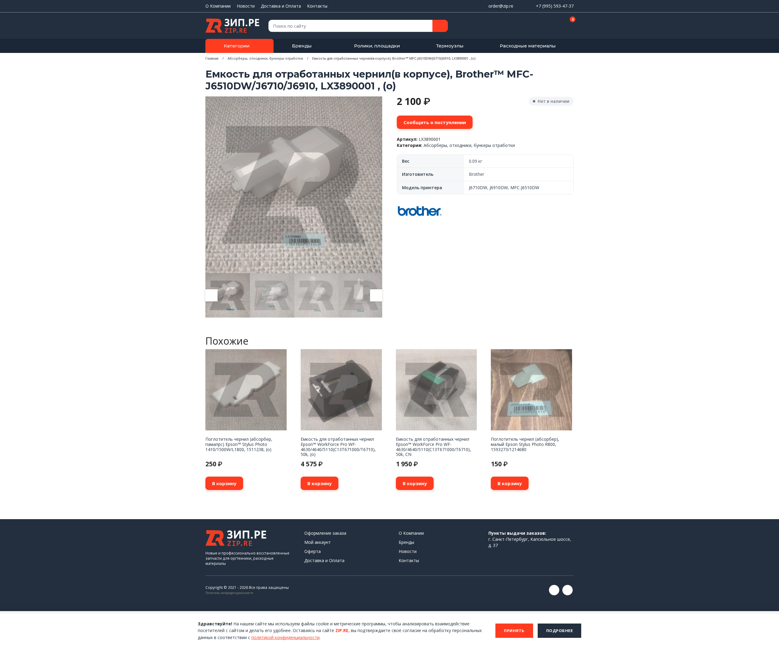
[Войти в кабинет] (547, 26)
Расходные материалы (528, 46)
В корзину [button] (224, 483)
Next (376, 295)
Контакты (317, 6)
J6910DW (499, 187)
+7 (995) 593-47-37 (555, 6)
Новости (246, 6)
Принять (514, 630)
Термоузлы (449, 46)
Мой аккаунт (317, 542)
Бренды (302, 46)
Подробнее (559, 630)
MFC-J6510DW (524, 187)
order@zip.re (500, 6)
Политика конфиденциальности (229, 593)
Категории (237, 46)
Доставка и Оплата (281, 6)
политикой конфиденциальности (285, 637)
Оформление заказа (325, 533)
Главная (211, 58)
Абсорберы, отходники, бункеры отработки (265, 58)
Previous (211, 295)
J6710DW (478, 187)
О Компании (218, 6)
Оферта (312, 551)
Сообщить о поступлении (434, 122)
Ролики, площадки (377, 46)
